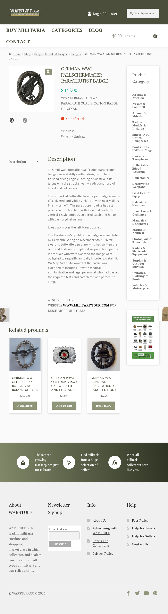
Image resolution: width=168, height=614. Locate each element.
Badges (76, 54)
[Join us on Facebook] (128, 594)
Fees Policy (140, 520)
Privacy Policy (103, 553)
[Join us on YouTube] (146, 594)
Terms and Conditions (101, 543)
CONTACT (18, 41)
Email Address (58, 529)
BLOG (95, 30)
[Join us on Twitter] (137, 594)
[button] (48, 72)
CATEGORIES (67, 30)
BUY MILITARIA (25, 30)
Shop (27, 54)
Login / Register (105, 13)
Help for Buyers (143, 528)
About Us (99, 520)
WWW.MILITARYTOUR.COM (86, 305)
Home (17, 54)
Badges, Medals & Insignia (51, 54)
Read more (25, 405)
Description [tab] (17, 161)
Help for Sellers (143, 536)
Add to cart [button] (64, 405)
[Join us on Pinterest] (155, 594)
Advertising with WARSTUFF (105, 530)
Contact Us (140, 544)
